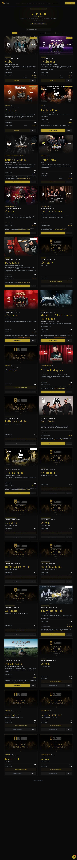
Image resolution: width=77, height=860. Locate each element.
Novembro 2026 (50, 33)
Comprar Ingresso (70, 3)
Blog (33, 3)
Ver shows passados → (38, 780)
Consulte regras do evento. (60, 126)
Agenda (18, 3)
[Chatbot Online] (74, 857)
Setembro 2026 (31, 33)
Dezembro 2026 (60, 33)
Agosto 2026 (22, 33)
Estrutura (43, 3)
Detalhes (33, 80)
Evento (49, 3)
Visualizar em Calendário (39, 23)
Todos (14, 33)
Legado (29, 3)
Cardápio (23, 3)
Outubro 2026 (40, 33)
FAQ (57, 3)
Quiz (53, 3)
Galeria (38, 3)
